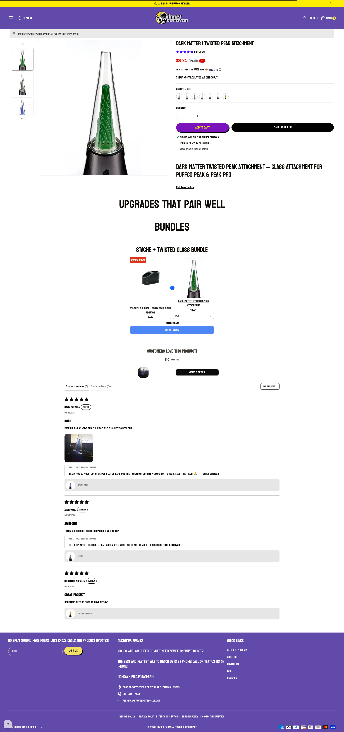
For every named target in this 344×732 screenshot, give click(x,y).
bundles (172, 227)
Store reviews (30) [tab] (101, 386)
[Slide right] (22, 118)
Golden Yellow (226, 96)
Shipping (181, 77)
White (202, 96)
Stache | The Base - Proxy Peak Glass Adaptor (150, 310)
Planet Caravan (165, 727)
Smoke (195, 96)
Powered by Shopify (186, 727)
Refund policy (127, 716)
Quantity (181, 108)
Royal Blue (218, 96)
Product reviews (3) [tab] (77, 386)
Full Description (185, 187)
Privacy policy (146, 716)
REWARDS (232, 677)
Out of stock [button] (172, 329)
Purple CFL (210, 96)
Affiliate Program (237, 650)
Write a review (197, 372)
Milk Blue (187, 96)
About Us (232, 656)
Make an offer (283, 127)
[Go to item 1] (143, 372)
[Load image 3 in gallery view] (22, 109)
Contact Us (233, 663)
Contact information (213, 716)
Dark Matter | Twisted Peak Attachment (193, 303)
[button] (11, 18)
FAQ (229, 670)
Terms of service (168, 716)
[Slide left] (22, 44)
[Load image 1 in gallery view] (22, 59)
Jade (179, 96)
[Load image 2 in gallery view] (22, 84)
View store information (194, 149)
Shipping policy (190, 716)
